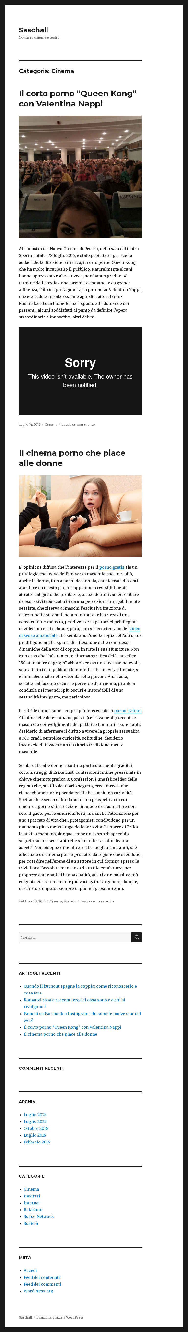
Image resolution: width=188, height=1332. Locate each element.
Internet (32, 1202)
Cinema (51, 424)
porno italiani (128, 710)
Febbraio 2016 (37, 1142)
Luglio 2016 (35, 1135)
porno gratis (111, 567)
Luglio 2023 (35, 1121)
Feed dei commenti (42, 1284)
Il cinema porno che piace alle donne (60, 1034)
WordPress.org (38, 1291)
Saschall (33, 30)
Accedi (30, 1270)
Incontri (32, 1196)
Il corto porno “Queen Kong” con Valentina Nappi (72, 1027)
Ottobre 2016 (36, 1128)
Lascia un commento (78, 424)
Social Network (39, 1216)
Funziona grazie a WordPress (60, 1317)
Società (70, 901)
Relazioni (33, 1209)
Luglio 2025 (35, 1114)
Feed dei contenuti (42, 1277)
